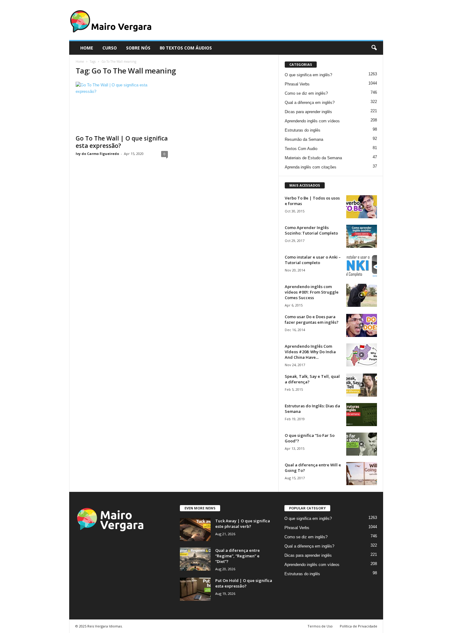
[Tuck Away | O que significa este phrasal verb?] (195, 529)
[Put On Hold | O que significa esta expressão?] (195, 589)
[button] (374, 48)
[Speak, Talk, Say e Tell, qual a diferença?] (361, 385)
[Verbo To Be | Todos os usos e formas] (361, 206)
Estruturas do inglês (302, 130)
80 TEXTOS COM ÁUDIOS (186, 48)
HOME (86, 48)
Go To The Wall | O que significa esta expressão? (122, 142)
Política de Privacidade (358, 626)
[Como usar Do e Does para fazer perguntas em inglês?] (361, 325)
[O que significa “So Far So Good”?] (361, 444)
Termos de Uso (320, 626)
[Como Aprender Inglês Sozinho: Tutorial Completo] (361, 236)
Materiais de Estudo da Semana (313, 158)
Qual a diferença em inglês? (310, 102)
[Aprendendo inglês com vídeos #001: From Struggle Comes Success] (361, 295)
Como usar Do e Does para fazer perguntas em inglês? (312, 319)
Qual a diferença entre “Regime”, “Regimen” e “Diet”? (237, 556)
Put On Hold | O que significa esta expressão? (243, 583)
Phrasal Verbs (297, 84)
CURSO (109, 48)
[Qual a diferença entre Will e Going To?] (361, 473)
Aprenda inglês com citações (310, 167)
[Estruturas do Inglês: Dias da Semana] (361, 414)
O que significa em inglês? (308, 75)
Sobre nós (138, 48)
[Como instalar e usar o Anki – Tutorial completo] (361, 265)
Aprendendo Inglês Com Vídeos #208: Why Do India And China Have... (310, 351)
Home (80, 61)
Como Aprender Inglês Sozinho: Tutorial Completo (311, 230)
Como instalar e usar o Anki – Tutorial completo (313, 259)
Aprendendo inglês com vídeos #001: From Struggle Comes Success (312, 292)
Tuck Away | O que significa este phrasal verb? (242, 523)
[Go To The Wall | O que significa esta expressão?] (122, 106)
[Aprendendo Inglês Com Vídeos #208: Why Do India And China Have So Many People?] (361, 354)
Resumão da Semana (304, 139)
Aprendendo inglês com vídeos (312, 121)
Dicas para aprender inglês (308, 111)
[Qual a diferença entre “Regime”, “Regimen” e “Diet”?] (195, 559)
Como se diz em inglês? (306, 93)
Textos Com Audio (301, 148)
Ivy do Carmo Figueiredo (97, 153)
